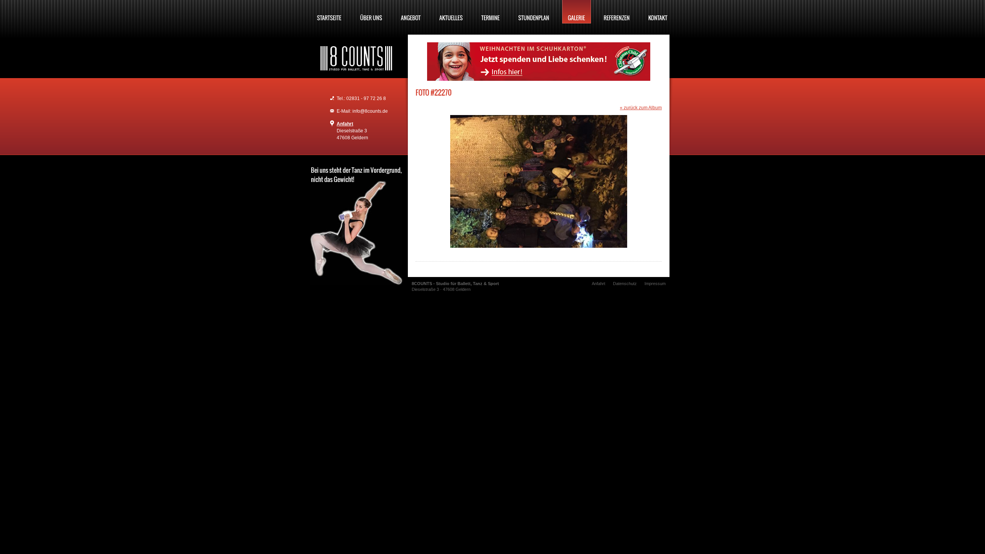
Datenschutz (625, 283)
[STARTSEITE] (329, 11)
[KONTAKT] (658, 11)
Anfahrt (345, 124)
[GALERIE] (576, 11)
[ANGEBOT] (411, 11)
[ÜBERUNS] (371, 11)
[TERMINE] (491, 11)
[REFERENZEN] (617, 11)
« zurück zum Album (641, 107)
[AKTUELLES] (451, 11)
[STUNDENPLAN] (534, 11)
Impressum (655, 283)
